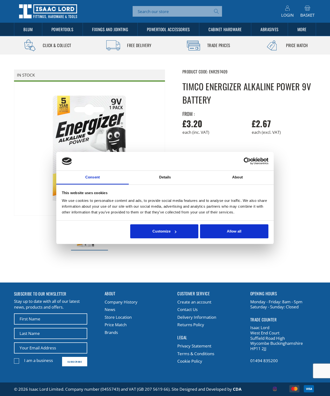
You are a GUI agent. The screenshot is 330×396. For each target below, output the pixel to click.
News (110, 309)
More (302, 29)
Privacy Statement (194, 346)
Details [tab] (165, 177)
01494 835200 (264, 360)
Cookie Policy (189, 361)
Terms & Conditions (195, 353)
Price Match (116, 324)
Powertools (62, 29)
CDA (237, 389)
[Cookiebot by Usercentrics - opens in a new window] (247, 161)
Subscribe (74, 361)
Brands (111, 332)
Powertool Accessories (168, 29)
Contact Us (187, 309)
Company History (121, 302)
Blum (28, 29)
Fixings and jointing (110, 29)
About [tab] (237, 177)
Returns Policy (190, 324)
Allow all (234, 231)
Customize (161, 231)
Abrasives (269, 29)
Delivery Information (196, 317)
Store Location (118, 317)
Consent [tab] (92, 177)
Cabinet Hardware (225, 29)
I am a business (38, 360)
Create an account (194, 302)
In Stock (26, 75)
